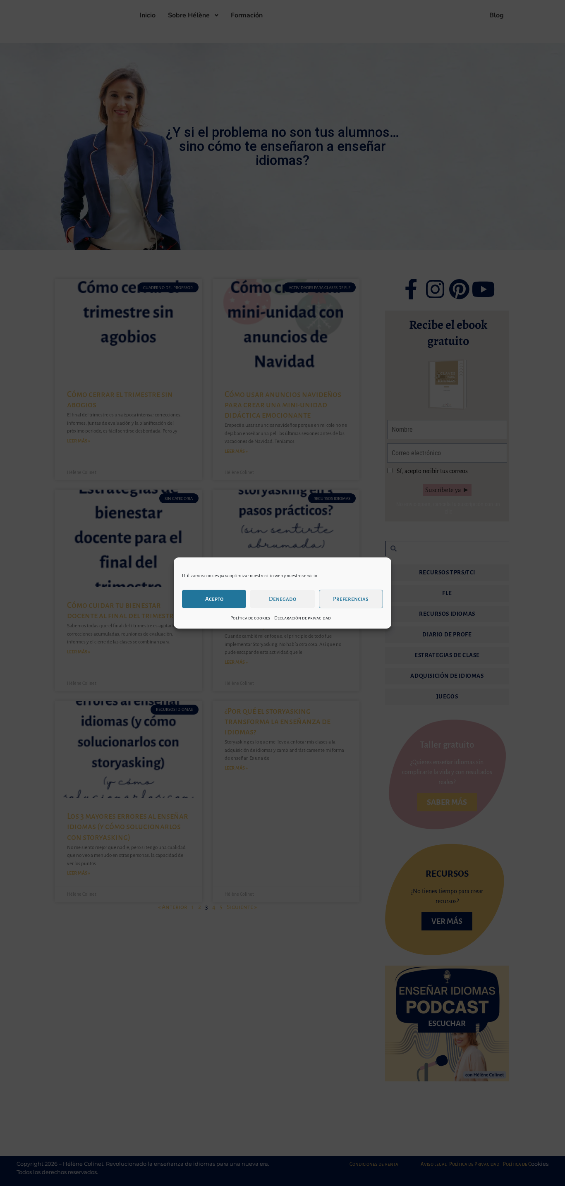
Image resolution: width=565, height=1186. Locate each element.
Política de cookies (250, 617)
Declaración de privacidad (302, 617)
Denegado (282, 599)
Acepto (214, 599)
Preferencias (351, 599)
